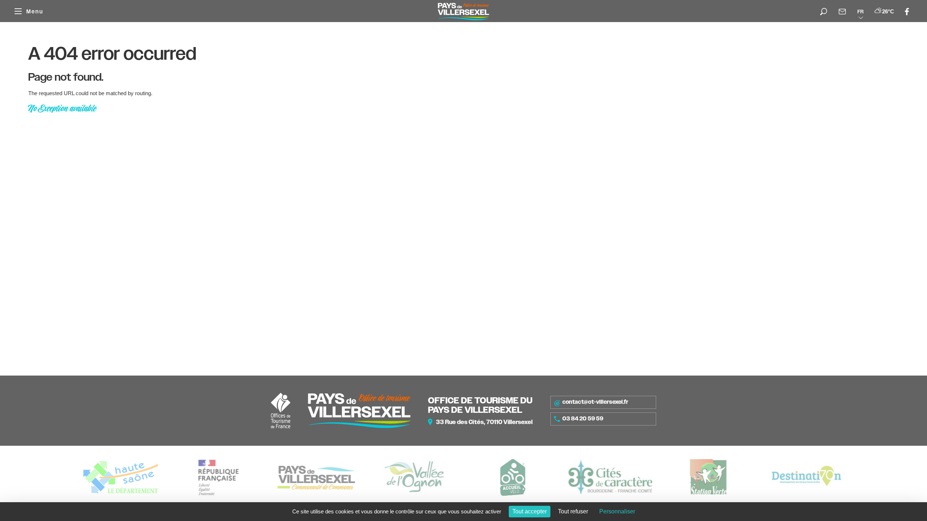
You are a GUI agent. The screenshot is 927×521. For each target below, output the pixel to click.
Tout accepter (529, 511)
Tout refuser (573, 511)
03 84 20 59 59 (582, 418)
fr (860, 11)
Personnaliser (617, 511)
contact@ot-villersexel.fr (595, 402)
